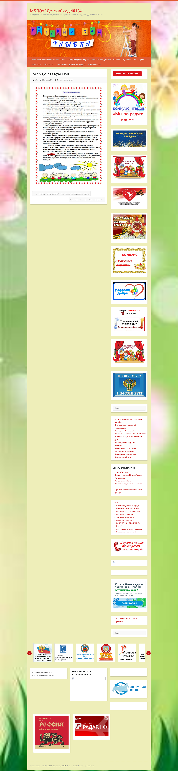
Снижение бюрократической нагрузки (70, 64)
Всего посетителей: (41, 675)
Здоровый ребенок (121, 472)
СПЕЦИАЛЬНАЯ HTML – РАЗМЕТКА (128, 619)
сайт (36, 80)
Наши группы (139, 60)
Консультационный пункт (79, 60)
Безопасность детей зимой (126, 532)
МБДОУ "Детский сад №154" (56, 10)
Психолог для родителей (65, 80)
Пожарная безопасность (125, 520)
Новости (116, 60)
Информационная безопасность (128, 509)
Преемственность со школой (125, 425)
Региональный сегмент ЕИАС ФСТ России (130, 434)
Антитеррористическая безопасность (129, 529)
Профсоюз (118, 445)
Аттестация (48, 64)
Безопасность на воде (124, 514)
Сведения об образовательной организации (48, 60)
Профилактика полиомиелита (125, 454)
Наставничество (94, 64)
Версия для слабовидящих (127, 73)
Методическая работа (123, 481)
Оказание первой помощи (124, 457)
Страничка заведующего (101, 60)
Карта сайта (119, 622)
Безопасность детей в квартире (128, 511)
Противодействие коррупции (125, 442)
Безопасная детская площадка (127, 506)
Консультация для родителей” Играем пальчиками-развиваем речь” (61, 194)
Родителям (127, 60)
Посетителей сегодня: (42, 673)
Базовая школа (120, 428)
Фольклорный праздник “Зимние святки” (87, 200)
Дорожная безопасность (125, 517)
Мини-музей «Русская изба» (125, 431)
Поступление (36, 64)
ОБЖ (116, 503)
